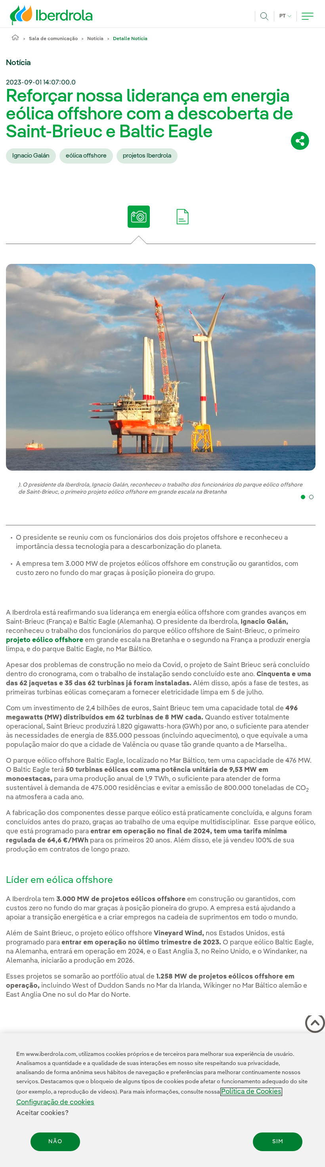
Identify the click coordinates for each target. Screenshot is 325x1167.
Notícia (95, 39)
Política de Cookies (251, 1091)
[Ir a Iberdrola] (40, 15)
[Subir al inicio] (313, 1024)
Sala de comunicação (53, 39)
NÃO (55, 1141)
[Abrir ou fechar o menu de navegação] (307, 16)
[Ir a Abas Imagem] (138, 217)
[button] (303, 497)
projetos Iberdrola (147, 156)
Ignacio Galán (31, 156)
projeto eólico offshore (44, 640)
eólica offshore (86, 156)
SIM (277, 1141)
